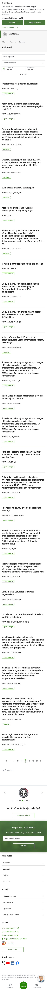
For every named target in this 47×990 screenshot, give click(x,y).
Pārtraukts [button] (6, 149)
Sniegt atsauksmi (23, 815)
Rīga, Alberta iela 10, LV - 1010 (15, 939)
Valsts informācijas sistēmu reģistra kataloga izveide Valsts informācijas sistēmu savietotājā (23, 340)
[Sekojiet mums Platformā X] (3, 963)
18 (29, 761)
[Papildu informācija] (18, 928)
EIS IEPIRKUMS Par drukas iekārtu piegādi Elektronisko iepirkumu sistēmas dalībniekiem (22, 314)
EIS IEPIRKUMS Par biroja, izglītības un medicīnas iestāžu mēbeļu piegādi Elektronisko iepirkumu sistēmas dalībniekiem (20, 287)
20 (37, 761)
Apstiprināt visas (35, 23)
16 (22, 761)
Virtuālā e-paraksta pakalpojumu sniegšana (22, 263)
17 (25, 761)
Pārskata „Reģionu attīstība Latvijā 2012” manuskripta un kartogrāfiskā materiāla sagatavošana (21, 454)
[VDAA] (19, 36)
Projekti (5, 875)
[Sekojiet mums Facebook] (17, 963)
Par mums (6, 881)
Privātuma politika (9, 896)
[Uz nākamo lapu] (40, 761)
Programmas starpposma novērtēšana (20, 83)
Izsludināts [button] (6, 177)
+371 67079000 (10, 928)
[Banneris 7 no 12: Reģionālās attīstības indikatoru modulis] (23, 793)
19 (33, 761)
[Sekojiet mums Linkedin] (12, 963)
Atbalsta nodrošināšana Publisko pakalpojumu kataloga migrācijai (17, 209)
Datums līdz (31, 67)
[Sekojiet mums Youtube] (8, 963)
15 (18, 761)
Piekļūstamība (8, 902)
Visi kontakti (12, 949)
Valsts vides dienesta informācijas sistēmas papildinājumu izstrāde (22, 397)
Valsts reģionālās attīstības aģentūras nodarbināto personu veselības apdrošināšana (20, 737)
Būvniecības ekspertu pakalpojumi (18, 187)
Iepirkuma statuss (10, 63)
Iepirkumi (6, 869)
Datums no (10, 67)
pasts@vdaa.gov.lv (11, 935)
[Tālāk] (42, 793)
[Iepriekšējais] (5, 793)
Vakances (6, 863)
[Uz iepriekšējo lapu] (6, 761)
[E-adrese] (6, 943)
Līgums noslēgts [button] (8, 93)
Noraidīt (12, 23)
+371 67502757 (10, 932)
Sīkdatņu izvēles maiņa (11, 915)
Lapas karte (7, 908)
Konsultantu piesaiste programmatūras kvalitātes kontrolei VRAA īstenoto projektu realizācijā (22, 106)
